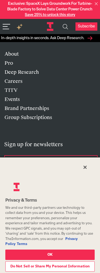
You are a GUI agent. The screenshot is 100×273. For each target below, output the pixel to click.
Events (12, 99)
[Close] (85, 167)
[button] (96, 3)
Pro (9, 63)
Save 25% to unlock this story (50, 15)
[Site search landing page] (65, 26)
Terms (22, 244)
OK (50, 254)
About (12, 54)
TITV (11, 90)
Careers (13, 81)
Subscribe (86, 26)
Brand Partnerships (27, 108)
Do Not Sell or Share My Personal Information (50, 266)
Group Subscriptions (28, 117)
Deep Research (22, 72)
